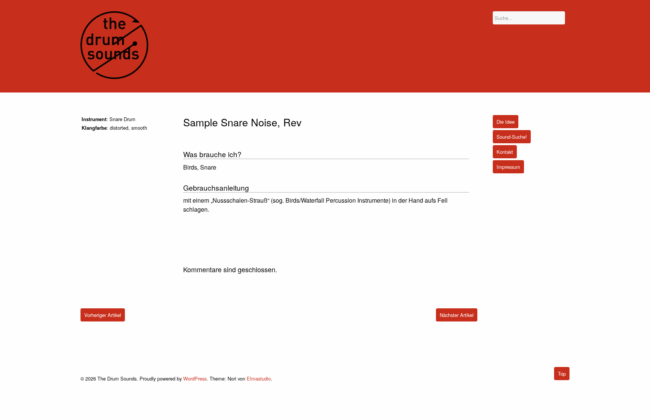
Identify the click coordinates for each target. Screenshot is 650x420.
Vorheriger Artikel (102, 314)
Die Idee (506, 121)
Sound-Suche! (512, 136)
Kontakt (505, 151)
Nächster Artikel (457, 314)
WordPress (195, 378)
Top (562, 373)
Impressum (508, 166)
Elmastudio (259, 378)
